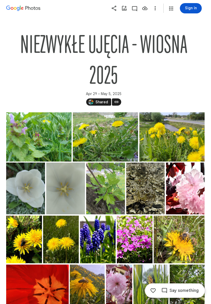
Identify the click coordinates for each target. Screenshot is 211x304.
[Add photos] (124, 8)
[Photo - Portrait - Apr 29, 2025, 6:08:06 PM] (135, 239)
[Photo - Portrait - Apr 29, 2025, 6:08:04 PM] (98, 239)
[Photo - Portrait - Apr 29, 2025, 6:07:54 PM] (145, 188)
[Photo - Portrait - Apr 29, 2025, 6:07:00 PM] (65, 188)
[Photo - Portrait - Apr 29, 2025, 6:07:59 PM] (24, 239)
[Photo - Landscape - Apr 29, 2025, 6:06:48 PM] (39, 137)
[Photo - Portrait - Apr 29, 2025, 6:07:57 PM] (185, 188)
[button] (171, 8)
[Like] (153, 290)
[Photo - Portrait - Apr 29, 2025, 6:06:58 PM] (25, 188)
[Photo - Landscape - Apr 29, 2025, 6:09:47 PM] (179, 239)
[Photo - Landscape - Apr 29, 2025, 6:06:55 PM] (172, 137)
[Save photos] (145, 8)
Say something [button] (184, 290)
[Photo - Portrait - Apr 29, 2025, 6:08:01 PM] (61, 239)
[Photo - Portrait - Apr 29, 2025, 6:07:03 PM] (105, 188)
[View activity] (134, 8)
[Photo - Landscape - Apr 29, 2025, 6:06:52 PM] (105, 137)
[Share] (114, 8)
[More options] (155, 8)
